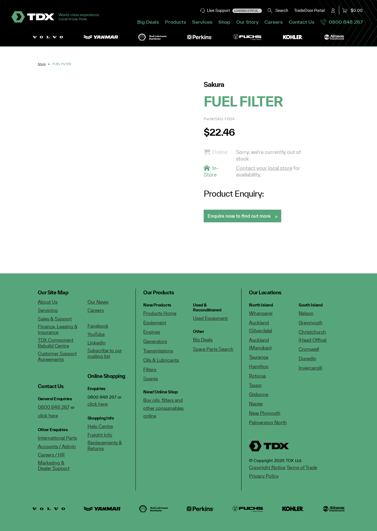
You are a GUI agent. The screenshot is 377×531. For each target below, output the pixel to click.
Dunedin (307, 358)
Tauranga (258, 357)
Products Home (159, 313)
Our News (97, 302)
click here (48, 415)
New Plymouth (264, 413)
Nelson (306, 313)
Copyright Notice (267, 467)
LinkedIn (96, 342)
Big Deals (148, 22)
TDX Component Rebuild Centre (55, 342)
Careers (273, 22)
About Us (47, 302)
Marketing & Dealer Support (54, 465)
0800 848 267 (344, 22)
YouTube (96, 334)
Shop (224, 22)
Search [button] (280, 10)
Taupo (255, 385)
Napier (256, 403)
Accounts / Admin (57, 446)
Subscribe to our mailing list (104, 353)
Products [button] (175, 22)
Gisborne (258, 394)
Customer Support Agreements (57, 356)
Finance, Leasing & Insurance (58, 329)
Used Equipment (210, 318)
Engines (151, 332)
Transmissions (158, 350)
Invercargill (310, 367)
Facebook (97, 326)
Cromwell (309, 349)
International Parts (57, 438)
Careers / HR (51, 454)
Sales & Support (55, 318)
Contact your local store (264, 168)
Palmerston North (268, 422)
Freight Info (99, 434)
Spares (150, 378)
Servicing (48, 310)
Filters (149, 369)
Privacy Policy (264, 476)
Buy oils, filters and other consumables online (163, 407)
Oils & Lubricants (161, 360)
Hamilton (259, 366)
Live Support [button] (232, 10)
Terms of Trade (301, 467)
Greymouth (311, 322)
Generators (155, 341)
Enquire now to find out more (239, 215)
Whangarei (260, 313)
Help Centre (100, 426)
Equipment (154, 322)
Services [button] (202, 22)
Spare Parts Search (213, 349)
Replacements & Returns (104, 445)
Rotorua (257, 375)
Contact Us (301, 22)
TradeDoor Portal (309, 10)
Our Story (247, 22)
